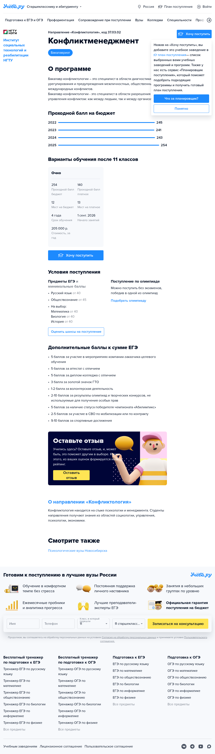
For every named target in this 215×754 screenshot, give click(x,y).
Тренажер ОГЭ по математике (71, 683)
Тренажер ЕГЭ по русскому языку (24, 671)
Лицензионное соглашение (61, 746)
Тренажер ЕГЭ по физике (22, 723)
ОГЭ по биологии (181, 684)
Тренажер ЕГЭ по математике (16, 683)
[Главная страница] (13, 6)
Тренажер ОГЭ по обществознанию (71, 695)
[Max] (209, 746)
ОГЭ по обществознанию (187, 677)
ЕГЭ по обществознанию (132, 677)
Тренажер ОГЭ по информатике (71, 713)
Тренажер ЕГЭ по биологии (24, 704)
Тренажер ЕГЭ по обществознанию (16, 695)
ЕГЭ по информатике (129, 691)
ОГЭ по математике (183, 671)
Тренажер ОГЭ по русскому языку (79, 671)
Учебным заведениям (20, 746)
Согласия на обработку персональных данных (129, 637)
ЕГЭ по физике (124, 697)
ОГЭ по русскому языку (186, 664)
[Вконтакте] (183, 746)
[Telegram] (192, 746)
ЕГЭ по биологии (126, 684)
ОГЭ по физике (179, 697)
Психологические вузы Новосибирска (77, 551)
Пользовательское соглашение (109, 746)
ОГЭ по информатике (184, 691)
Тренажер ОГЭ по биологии (79, 704)
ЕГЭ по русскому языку (131, 664)
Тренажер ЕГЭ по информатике (16, 713)
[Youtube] (200, 746)
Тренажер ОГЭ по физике (78, 723)
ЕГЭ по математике (127, 671)
